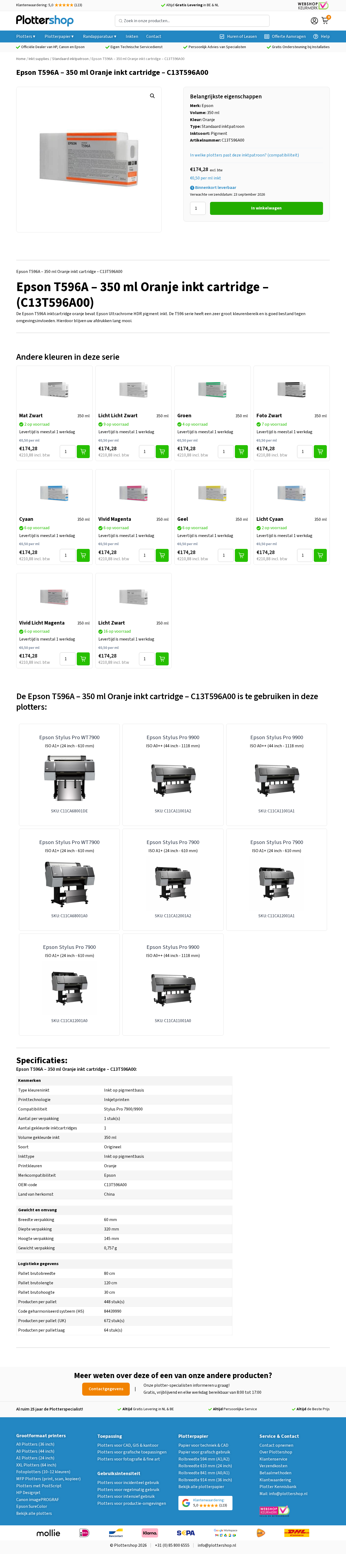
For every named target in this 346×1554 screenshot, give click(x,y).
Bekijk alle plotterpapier (201, 1487)
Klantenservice (273, 1459)
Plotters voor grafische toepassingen (132, 1452)
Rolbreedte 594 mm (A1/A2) (203, 1459)
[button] (152, 96)
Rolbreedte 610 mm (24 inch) (205, 1466)
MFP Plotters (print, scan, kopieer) (48, 1479)
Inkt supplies (39, 59)
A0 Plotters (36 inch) (35, 1444)
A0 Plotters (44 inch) (35, 1451)
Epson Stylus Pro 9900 (173, 737)
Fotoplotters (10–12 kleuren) (43, 1472)
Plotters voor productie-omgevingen (131, 1503)
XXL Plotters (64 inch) (36, 1465)
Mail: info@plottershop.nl (284, 1494)
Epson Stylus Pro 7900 (173, 842)
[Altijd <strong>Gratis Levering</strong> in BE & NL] (163, 5)
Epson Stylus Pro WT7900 (69, 737)
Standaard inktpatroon (70, 59)
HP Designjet (28, 1493)
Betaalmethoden (275, 1473)
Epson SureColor (31, 1506)
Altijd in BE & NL (192, 5)
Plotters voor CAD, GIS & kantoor (127, 1445)
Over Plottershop (276, 1452)
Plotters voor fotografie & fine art (128, 1459)
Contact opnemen (276, 1445)
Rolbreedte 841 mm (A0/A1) (203, 1473)
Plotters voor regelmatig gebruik (128, 1490)
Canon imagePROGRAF (37, 1500)
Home (21, 59)
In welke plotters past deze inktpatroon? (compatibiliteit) (244, 155)
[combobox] (192, 21)
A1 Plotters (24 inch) (35, 1458)
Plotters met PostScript (39, 1486)
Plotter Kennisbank (278, 1487)
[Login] (314, 20)
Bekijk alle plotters (34, 1513)
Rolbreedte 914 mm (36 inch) (205, 1480)
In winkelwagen (266, 208)
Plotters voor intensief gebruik (126, 1496)
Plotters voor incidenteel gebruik (128, 1483)
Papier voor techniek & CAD (203, 1445)
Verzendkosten (273, 1466)
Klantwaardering (275, 1480)
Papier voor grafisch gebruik (204, 1452)
